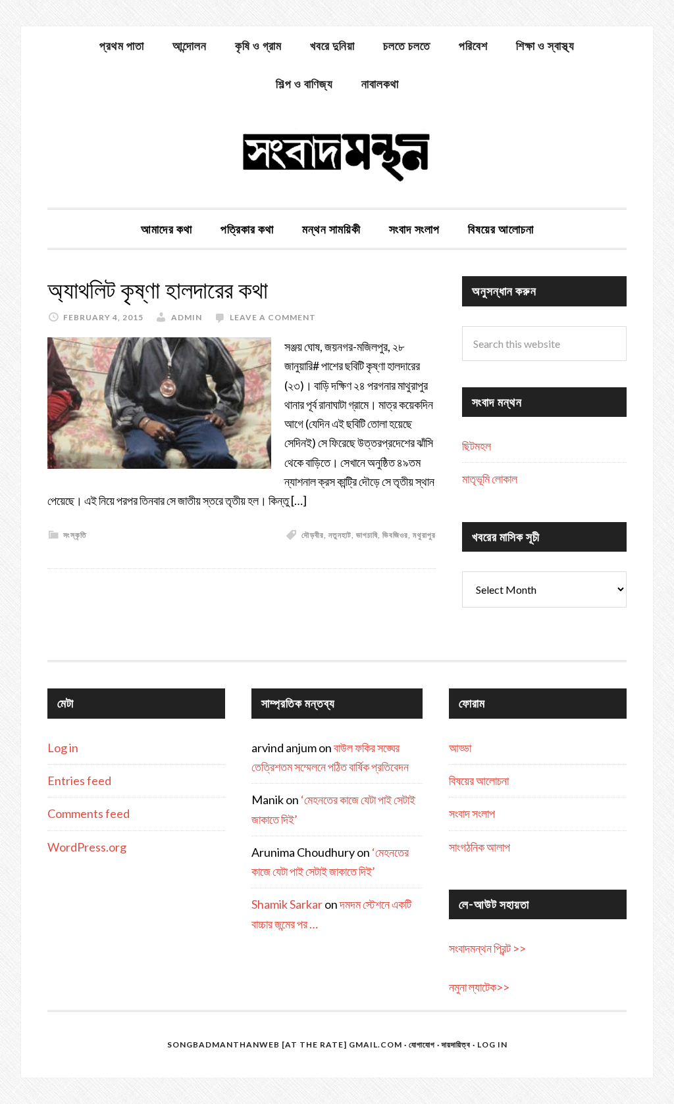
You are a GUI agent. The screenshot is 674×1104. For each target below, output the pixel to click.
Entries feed (79, 780)
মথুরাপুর (424, 535)
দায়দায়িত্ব (456, 1044)
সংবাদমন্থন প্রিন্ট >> (487, 948)
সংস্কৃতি (75, 535)
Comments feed (88, 813)
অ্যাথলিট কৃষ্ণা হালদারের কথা (157, 290)
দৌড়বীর (312, 535)
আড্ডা (460, 747)
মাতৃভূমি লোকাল (489, 478)
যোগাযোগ (422, 1044)
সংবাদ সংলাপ (472, 813)
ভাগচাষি (367, 535)
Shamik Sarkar (287, 904)
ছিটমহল (476, 446)
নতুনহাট (339, 535)
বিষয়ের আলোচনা (479, 780)
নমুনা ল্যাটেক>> (479, 987)
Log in (62, 747)
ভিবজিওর (395, 535)
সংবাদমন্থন (337, 155)
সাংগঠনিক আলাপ (479, 847)
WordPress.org (86, 847)
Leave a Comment (273, 317)
